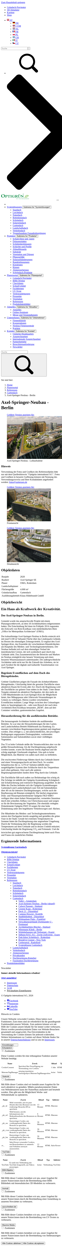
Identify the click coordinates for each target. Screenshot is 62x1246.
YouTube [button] (6, 1152)
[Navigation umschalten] (58, 200)
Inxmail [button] (5, 1188)
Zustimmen (9, 1051)
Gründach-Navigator (16, 7)
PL (16, 34)
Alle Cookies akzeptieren (33, 1243)
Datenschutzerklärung (21, 1040)
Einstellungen (8, 1045)
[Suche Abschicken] (29, 48)
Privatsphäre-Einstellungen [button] (19, 990)
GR (17, 37)
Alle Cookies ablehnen (11, 1243)
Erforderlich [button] (7, 1048)
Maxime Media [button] (8, 1225)
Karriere (10, 12)
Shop (9, 15)
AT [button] (11, 20)
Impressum (50, 1040)
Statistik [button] (5, 1076)
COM (18, 26)
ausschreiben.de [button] (9, 1207)
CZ (17, 43)
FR (16, 32)
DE (17, 23)
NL (17, 29)
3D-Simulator (13, 10)
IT (16, 40)
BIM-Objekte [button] (7, 1170)
